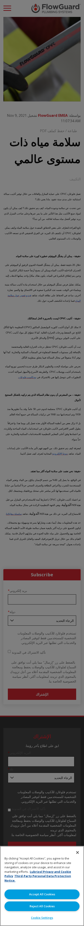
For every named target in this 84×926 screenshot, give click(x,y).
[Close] (77, 852)
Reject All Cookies (42, 906)
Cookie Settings (42, 918)
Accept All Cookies (42, 894)
